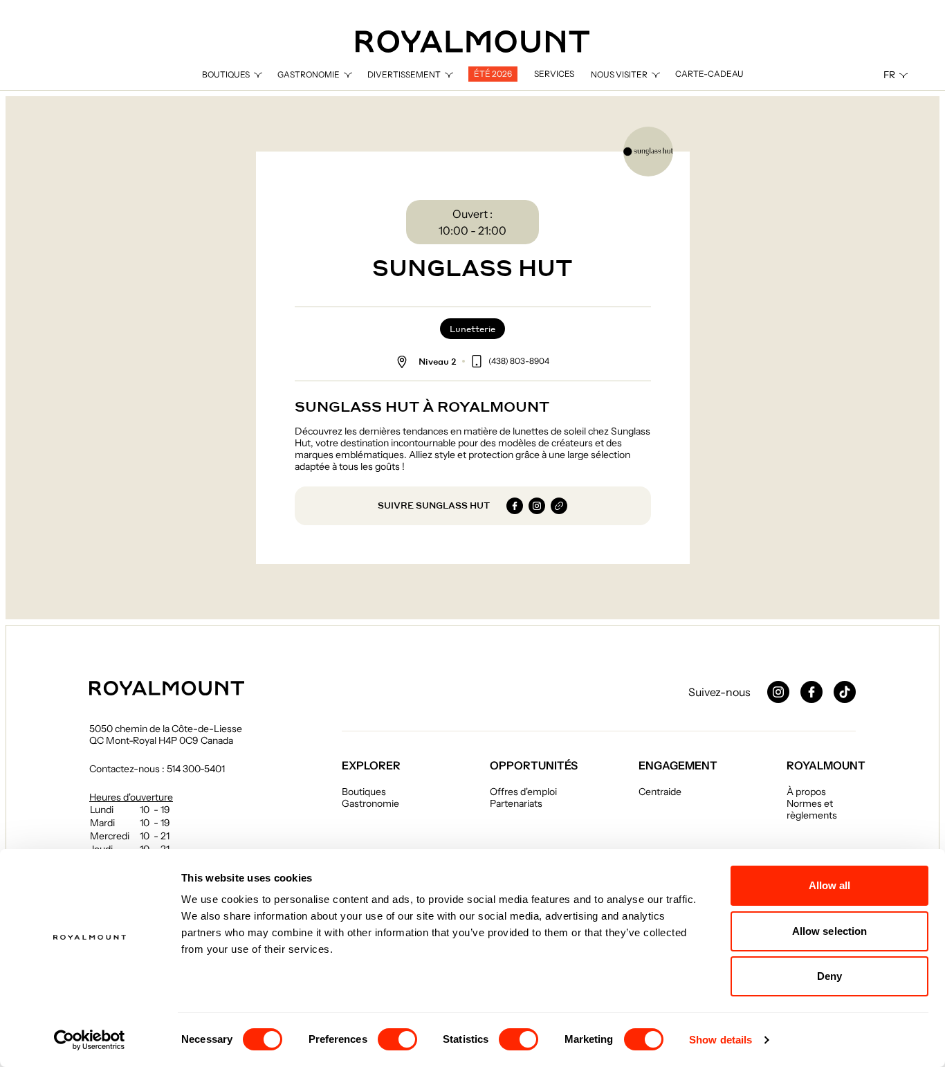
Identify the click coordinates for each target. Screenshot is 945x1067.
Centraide (660, 791)
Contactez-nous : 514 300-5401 (157, 769)
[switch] (397, 1039)
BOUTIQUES (226, 75)
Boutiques (364, 791)
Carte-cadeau (709, 74)
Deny (829, 976)
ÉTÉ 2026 (493, 74)
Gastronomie (370, 803)
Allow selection (830, 931)
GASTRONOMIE (308, 75)
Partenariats (516, 803)
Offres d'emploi (523, 791)
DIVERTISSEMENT (404, 75)
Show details (720, 1040)
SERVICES (554, 74)
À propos (806, 791)
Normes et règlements (812, 809)
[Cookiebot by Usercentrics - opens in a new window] (89, 1040)
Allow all (830, 885)
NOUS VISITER (619, 75)
